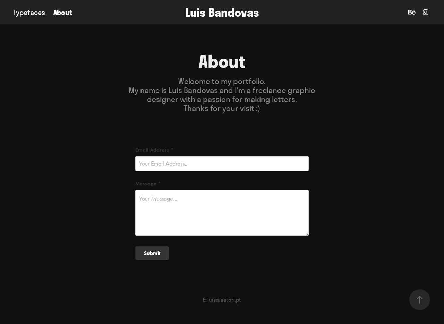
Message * (148, 183)
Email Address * (154, 150)
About (62, 12)
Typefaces (29, 12)
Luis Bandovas (222, 12)
